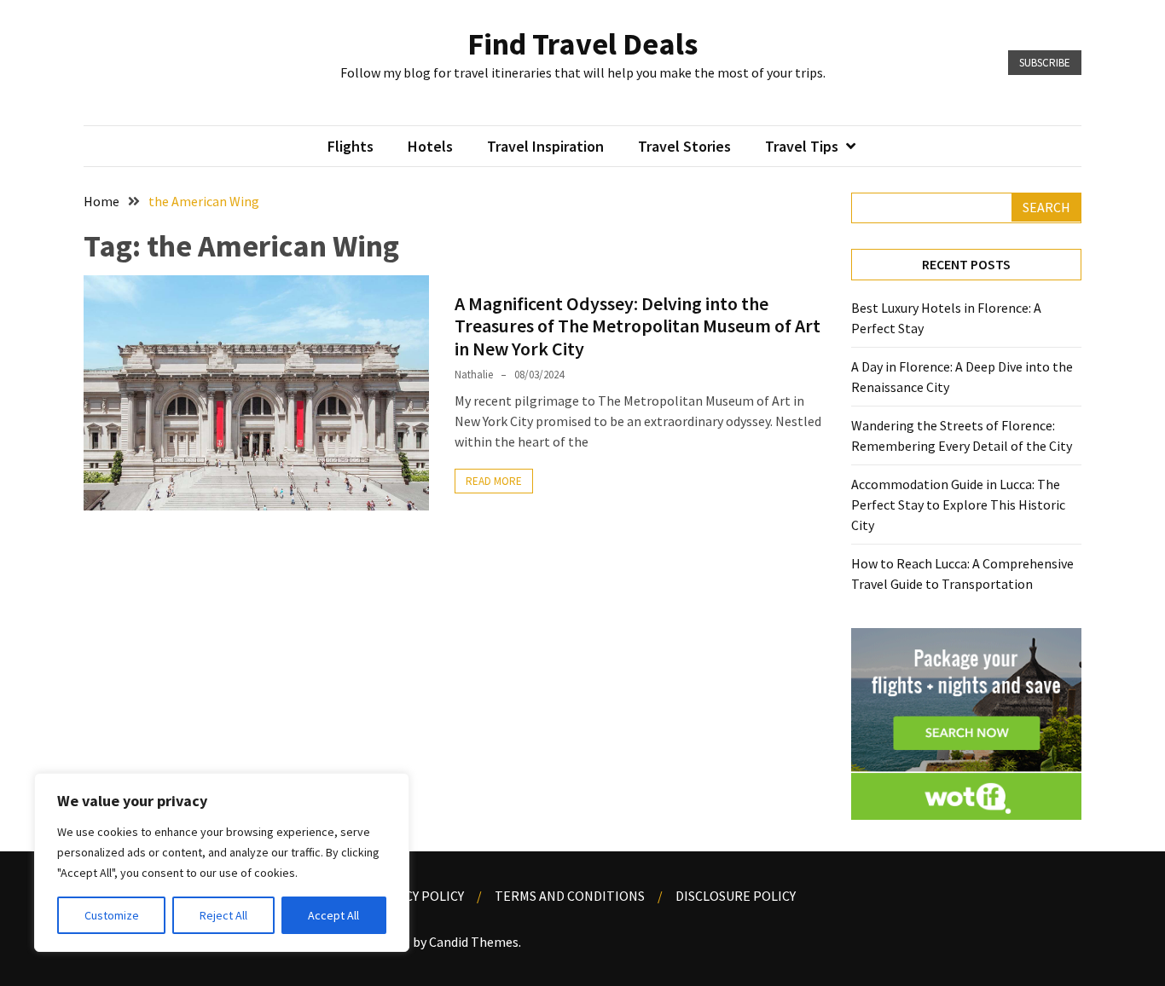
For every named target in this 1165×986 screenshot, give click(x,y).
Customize (111, 915)
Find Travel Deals (582, 44)
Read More (494, 481)
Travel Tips (801, 146)
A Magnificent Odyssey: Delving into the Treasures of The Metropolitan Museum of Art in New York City (637, 325)
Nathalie (474, 374)
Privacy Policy (416, 895)
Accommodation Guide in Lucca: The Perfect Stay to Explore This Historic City (958, 504)
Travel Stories (684, 146)
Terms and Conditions (570, 895)
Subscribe (1044, 62)
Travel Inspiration (545, 146)
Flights (350, 146)
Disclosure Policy (735, 895)
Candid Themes (474, 941)
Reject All (223, 915)
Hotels (430, 146)
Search (1046, 207)
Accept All (333, 915)
